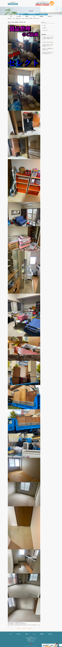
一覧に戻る (24, 628)
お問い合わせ (50, 16)
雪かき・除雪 (45, 30)
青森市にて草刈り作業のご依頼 (48, 42)
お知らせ (19, 18)
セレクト (31, 636)
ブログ (34, 16)
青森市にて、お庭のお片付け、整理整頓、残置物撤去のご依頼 (48, 53)
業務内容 (27, 16)
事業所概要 (41, 16)
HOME (11, 16)
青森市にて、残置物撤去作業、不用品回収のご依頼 (48, 49)
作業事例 (17, 18)
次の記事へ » (30, 628)
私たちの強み (19, 16)
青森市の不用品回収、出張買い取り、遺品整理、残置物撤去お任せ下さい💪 (48, 38)
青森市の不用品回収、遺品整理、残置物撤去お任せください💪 (48, 45)
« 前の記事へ (18, 628)
